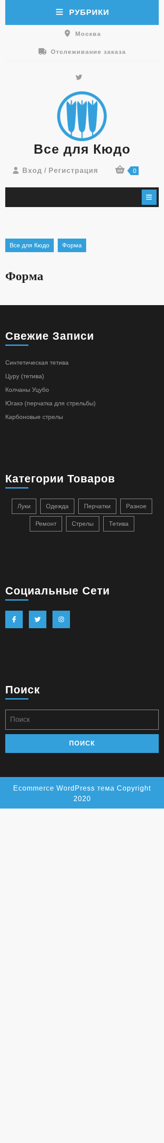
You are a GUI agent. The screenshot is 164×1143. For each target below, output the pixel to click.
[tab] (149, 197)
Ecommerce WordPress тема (64, 788)
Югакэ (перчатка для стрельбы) (50, 403)
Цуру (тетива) (24, 376)
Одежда (57, 506)
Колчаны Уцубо (27, 389)
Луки (24, 506)
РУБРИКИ (89, 12)
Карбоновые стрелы (34, 416)
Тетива (119, 523)
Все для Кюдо (82, 149)
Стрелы (83, 523)
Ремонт (45, 523)
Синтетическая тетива (37, 362)
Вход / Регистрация (60, 170)
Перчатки (97, 506)
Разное (136, 506)
